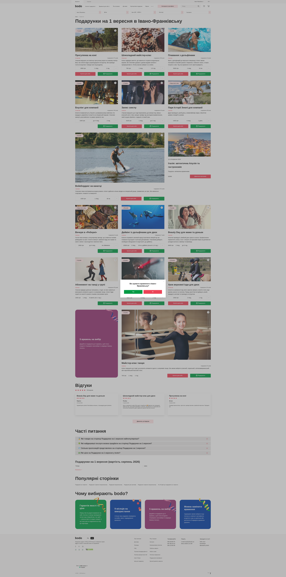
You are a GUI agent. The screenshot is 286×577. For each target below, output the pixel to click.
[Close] (163, 281)
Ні (152, 291)
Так (133, 291)
